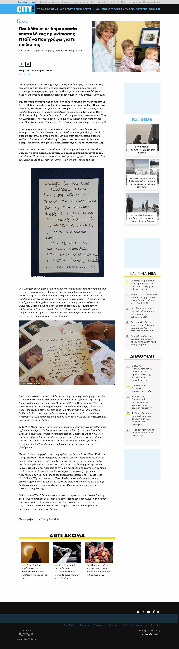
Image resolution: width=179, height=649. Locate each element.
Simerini (56, 2)
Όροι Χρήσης (70, 625)
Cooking (137, 2)
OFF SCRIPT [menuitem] (115, 9)
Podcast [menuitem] (154, 9)
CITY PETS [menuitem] (129, 9)
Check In (115, 2)
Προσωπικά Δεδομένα (119, 625)
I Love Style (102, 2)
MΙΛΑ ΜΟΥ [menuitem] (66, 9)
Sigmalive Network (27, 2)
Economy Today (81, 2)
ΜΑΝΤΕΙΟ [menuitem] (101, 9)
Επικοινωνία (99, 625)
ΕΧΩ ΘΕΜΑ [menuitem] (52, 9)
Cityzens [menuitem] (142, 9)
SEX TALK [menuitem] (89, 9)
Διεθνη (24, 22)
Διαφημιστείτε (140, 625)
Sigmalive (45, 2)
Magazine (126, 2)
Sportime (66, 2)
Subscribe (155, 625)
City (93, 2)
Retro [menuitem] (78, 9)
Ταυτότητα (85, 625)
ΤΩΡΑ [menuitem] (40, 9)
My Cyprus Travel (151, 2)
